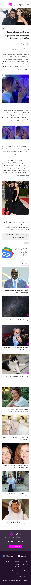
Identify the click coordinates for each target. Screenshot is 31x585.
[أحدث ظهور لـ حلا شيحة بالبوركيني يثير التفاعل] (15, 481)
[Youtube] (12, 541)
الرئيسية (27, 28)
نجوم (22, 235)
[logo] (15, 4)
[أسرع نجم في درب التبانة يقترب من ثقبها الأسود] (15, 306)
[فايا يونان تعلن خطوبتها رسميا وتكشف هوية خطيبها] (15, 425)
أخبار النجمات (9, 235)
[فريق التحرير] (27, 44)
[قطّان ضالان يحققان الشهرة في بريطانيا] (15, 364)
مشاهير (21, 28)
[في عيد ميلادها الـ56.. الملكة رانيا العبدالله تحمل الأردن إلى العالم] (15, 397)
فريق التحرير (21, 44)
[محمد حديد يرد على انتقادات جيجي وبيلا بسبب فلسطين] (15, 335)
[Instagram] (15, 541)
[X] (22, 541)
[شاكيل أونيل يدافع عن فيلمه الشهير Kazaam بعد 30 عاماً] (15, 277)
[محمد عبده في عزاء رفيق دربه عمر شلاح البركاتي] (15, 509)
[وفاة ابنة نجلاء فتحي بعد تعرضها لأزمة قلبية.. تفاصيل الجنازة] (15, 453)
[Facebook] (19, 541)
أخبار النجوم (20, 237)
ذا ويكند (13, 237)
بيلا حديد (16, 235)
